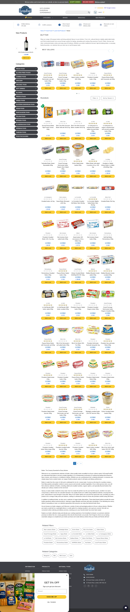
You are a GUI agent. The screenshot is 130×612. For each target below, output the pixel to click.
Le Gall (93, 121)
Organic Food (21, 84)
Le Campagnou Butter (105, 534)
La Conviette (78, 197)
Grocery (19, 80)
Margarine (47, 555)
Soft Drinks (20, 88)
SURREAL (47, 121)
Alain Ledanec (62, 197)
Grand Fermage (48, 73)
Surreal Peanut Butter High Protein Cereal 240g (48, 127)
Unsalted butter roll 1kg (47, 201)
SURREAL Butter (76, 542)
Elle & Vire (62, 121)
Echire (77, 159)
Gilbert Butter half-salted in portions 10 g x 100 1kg (93, 165)
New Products (100, 17)
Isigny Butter (63, 534)
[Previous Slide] (109, 51)
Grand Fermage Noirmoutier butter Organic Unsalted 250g (107, 309)
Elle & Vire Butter (88, 529)
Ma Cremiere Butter (60, 538)
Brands (65, 17)
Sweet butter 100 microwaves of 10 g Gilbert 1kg (77, 239)
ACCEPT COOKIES (75, 2)
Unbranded (48, 159)
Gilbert (92, 159)
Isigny (77, 73)
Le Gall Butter (47, 538)
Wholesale (81, 17)
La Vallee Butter (90, 534)
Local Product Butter (100, 542)
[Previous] (16, 48)
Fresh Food (20, 68)
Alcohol (19, 92)
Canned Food (21, 76)
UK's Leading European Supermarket (45, 10)
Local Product (78, 269)
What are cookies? (100, 2)
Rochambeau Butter (62, 542)
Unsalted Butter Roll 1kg (108, 201)
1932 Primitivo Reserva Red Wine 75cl (26, 52)
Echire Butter (75, 529)
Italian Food (20, 116)
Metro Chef (107, 197)
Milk (54, 555)
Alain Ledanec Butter (49, 529)
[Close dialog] (66, 575)
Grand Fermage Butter (50, 534)
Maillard (93, 269)
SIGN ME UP (52, 597)
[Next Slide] (113, 51)
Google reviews (109, 8)
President (92, 73)
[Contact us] (125, 607)
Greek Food (63, 571)
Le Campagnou (48, 197)
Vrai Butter (88, 542)
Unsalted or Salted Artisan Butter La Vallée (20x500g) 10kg (107, 165)
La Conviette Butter (76, 534)
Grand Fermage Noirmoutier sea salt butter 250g (48, 79)
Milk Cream (63, 555)
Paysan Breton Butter (102, 538)
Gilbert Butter (100, 529)
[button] (77, 93)
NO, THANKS (52, 602)
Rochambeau (108, 233)
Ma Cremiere (63, 233)
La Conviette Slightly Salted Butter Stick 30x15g (93, 203)
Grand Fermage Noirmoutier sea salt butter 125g (62, 79)
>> (81, 463)
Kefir (71, 555)
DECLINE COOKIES (88, 2)
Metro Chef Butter (87, 538)
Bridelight (93, 407)
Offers (27, 571)
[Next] (35, 48)
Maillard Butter (74, 538)
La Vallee (108, 159)
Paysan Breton (107, 73)
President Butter (48, 542)
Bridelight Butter (63, 529)
